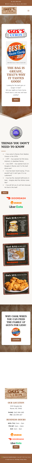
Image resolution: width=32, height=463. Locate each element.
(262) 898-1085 (17, 1)
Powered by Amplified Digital (9, 457)
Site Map (17, 459)
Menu (5, 193)
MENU (16, 100)
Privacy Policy (23, 459)
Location (16, 340)
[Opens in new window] (16, 199)
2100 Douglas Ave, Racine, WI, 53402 (17, 4)
